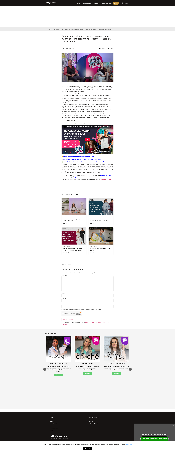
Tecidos (78, 3)
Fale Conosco (92, 425)
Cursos (116, 3)
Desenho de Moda (106, 3)
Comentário (65, 275)
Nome (63, 293)
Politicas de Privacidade (94, 423)
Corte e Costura (87, 3)
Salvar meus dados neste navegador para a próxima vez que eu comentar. (82, 309)
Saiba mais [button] (129, 444)
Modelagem (97, 3)
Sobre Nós (91, 421)
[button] (44, 369)
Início (50, 29)
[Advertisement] (87, 16)
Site (63, 304)
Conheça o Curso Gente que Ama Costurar (154, 439)
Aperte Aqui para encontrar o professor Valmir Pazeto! (78, 156)
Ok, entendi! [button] (87, 448)
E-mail (64, 298)
